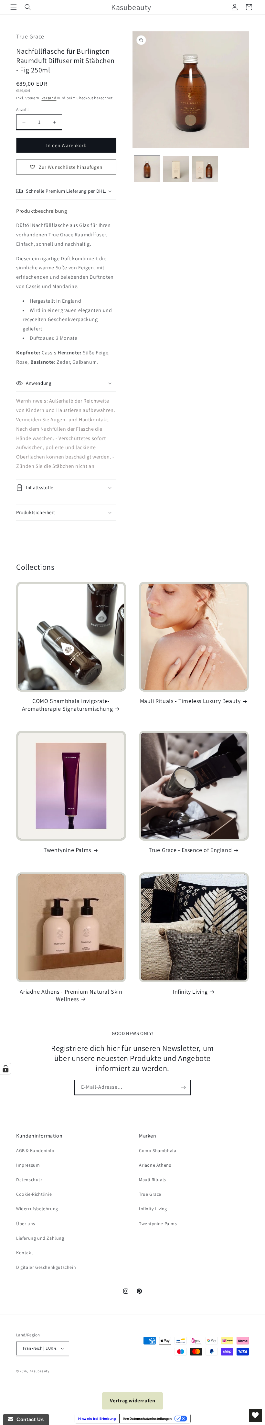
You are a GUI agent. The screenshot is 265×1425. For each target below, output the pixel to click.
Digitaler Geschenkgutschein (46, 1267)
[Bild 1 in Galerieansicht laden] (147, 169)
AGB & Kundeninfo (35, 1150)
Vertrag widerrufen (132, 1400)
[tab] (41, 211)
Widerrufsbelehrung (37, 1209)
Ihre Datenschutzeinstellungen (147, 1418)
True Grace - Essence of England (190, 850)
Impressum (28, 1165)
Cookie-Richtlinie (34, 1194)
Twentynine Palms (67, 850)
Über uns (25, 1223)
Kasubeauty (39, 1371)
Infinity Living (190, 991)
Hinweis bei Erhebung (97, 1418)
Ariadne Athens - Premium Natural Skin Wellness (71, 995)
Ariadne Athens (155, 1165)
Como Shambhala (157, 1150)
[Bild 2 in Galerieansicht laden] (176, 169)
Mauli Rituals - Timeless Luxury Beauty (190, 701)
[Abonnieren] (183, 1087)
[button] (13, 7)
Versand (49, 97)
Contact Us (28, 1419)
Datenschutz (29, 1179)
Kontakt (24, 1253)
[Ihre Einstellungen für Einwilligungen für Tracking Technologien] (5, 1068)
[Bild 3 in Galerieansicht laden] (205, 169)
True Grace (150, 1194)
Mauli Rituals (152, 1179)
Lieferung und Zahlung (40, 1238)
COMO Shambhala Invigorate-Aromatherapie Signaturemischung (67, 704)
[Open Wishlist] (255, 1415)
